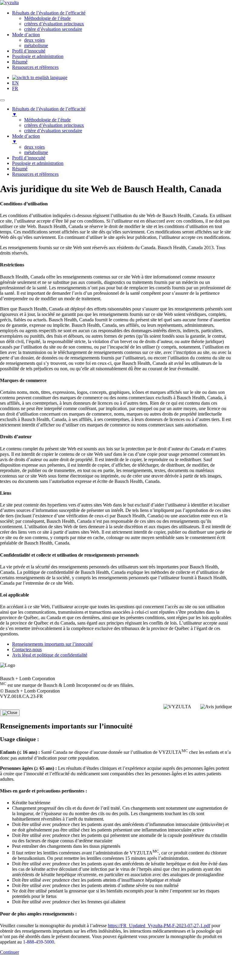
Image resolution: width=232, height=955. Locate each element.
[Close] (10, 712)
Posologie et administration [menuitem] (37, 163)
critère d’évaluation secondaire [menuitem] (53, 130)
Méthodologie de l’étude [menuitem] (47, 119)
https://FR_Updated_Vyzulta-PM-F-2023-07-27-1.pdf (159, 925)
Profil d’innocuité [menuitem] (28, 157)
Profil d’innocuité (28, 50)
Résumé (19, 61)
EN (15, 82)
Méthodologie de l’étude (47, 18)
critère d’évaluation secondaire (53, 29)
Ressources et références (35, 67)
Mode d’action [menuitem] (26, 138)
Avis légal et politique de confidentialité (49, 655)
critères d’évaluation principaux (54, 23)
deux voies (34, 40)
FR (15, 88)
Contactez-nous (27, 649)
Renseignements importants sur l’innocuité (52, 644)
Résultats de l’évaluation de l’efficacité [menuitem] (48, 111)
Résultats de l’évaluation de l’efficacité (48, 12)
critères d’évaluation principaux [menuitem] (54, 125)
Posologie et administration (37, 56)
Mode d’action (26, 34)
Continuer (9, 952)
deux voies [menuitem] (34, 147)
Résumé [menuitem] (19, 168)
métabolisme (36, 45)
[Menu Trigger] (2, 100)
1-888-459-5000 (38, 941)
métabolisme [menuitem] (36, 152)
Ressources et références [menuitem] (35, 174)
